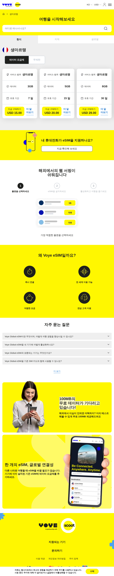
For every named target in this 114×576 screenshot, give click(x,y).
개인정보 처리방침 (57, 558)
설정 (49, 572)
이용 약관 (40, 558)
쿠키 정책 (73, 558)
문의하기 (57, 550)
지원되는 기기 (57, 542)
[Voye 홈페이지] (11, 4)
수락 (92, 571)
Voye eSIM (52, 255)
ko (88, 4)
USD (96, 4)
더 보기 (57, 371)
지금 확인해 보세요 (67, 148)
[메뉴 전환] (110, 5)
